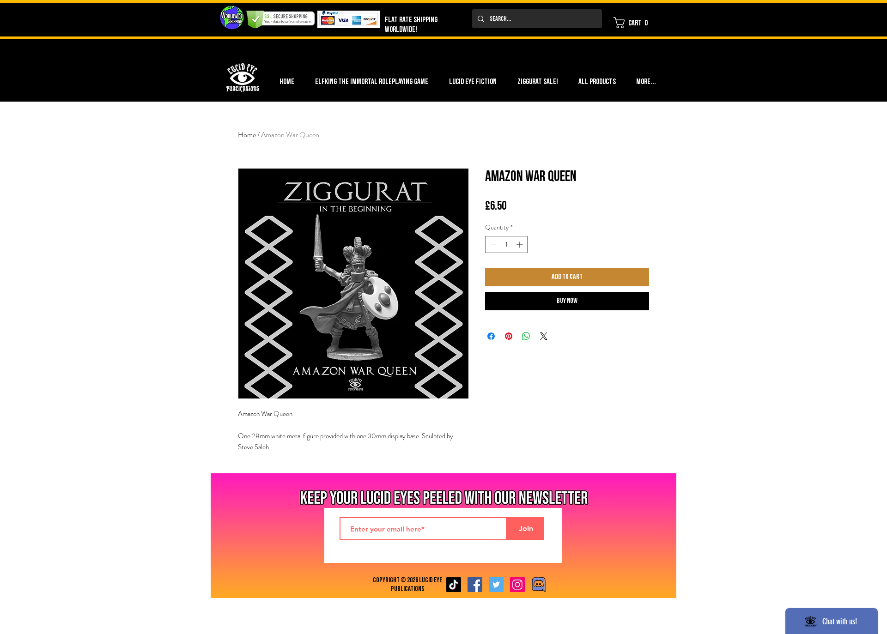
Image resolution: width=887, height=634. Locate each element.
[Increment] (520, 244)
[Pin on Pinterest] (508, 336)
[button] (634, 22)
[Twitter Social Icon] (496, 584)
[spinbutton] (506, 244)
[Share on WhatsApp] (526, 336)
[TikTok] (453, 584)
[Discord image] (538, 584)
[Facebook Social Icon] (475, 584)
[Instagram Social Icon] (517, 584)
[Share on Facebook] (491, 336)
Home (247, 134)
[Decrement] (492, 244)
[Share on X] (543, 336)
